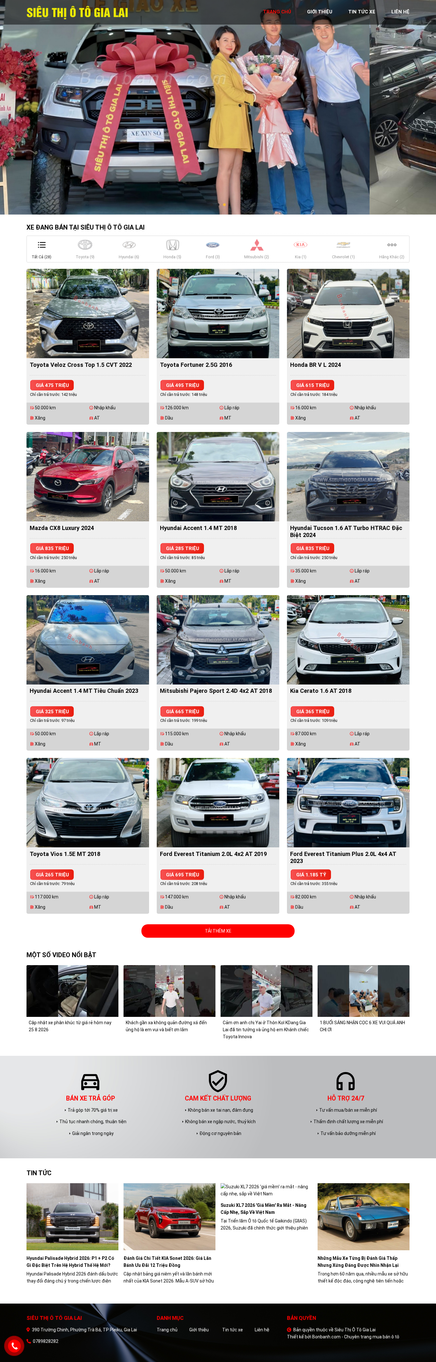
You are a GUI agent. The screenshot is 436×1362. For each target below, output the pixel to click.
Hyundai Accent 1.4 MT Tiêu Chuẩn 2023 (84, 690)
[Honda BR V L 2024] (348, 313)
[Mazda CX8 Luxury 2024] (87, 476)
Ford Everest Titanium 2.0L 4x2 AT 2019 (213, 854)
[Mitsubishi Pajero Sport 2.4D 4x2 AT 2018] (218, 639)
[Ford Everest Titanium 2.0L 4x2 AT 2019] (218, 802)
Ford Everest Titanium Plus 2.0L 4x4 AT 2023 (343, 857)
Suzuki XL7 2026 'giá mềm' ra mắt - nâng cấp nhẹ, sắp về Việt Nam (263, 1209)
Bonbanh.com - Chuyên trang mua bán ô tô (355, 1336)
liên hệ (400, 12)
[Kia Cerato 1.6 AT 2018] (348, 639)
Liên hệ (262, 1329)
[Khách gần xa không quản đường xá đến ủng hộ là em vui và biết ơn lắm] (169, 990)
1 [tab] (211, 205)
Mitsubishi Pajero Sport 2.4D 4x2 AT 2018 (216, 690)
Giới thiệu (199, 1329)
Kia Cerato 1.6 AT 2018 (320, 690)
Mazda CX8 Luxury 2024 (62, 528)
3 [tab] (224, 205)
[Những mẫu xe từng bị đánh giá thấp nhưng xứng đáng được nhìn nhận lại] (364, 1216)
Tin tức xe (232, 1329)
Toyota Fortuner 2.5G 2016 (196, 364)
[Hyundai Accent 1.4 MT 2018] (218, 476)
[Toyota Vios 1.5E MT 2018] (87, 802)
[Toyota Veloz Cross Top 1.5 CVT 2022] (87, 313)
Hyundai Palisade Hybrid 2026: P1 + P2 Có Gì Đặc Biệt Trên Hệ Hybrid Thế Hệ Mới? (70, 1262)
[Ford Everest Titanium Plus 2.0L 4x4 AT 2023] (348, 802)
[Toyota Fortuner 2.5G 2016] (218, 313)
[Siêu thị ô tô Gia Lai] (77, 11)
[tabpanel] (218, 107)
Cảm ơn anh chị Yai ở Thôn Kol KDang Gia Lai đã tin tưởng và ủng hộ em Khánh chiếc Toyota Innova (266, 1029)
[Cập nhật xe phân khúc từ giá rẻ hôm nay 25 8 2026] (72, 990)
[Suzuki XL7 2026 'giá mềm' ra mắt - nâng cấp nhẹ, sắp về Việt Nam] (266, 1189)
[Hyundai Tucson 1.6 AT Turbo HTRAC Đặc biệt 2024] (348, 476)
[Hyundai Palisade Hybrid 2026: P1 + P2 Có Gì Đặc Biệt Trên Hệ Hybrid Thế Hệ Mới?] (72, 1216)
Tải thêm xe (218, 931)
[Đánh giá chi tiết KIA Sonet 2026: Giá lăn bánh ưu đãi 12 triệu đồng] (169, 1216)
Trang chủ (167, 1329)
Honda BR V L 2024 (315, 364)
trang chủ (277, 12)
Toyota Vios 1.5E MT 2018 (65, 854)
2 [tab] (218, 205)
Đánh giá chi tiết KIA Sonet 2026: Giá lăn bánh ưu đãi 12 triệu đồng (167, 1262)
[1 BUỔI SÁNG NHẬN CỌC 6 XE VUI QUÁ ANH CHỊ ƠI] (364, 990)
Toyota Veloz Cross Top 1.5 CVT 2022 (81, 364)
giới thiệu (319, 12)
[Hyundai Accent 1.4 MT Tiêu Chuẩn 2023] (87, 639)
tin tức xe (361, 12)
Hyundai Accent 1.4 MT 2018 (198, 528)
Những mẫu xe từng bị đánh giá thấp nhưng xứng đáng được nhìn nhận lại (358, 1262)
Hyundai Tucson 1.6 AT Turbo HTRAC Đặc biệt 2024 (346, 531)
